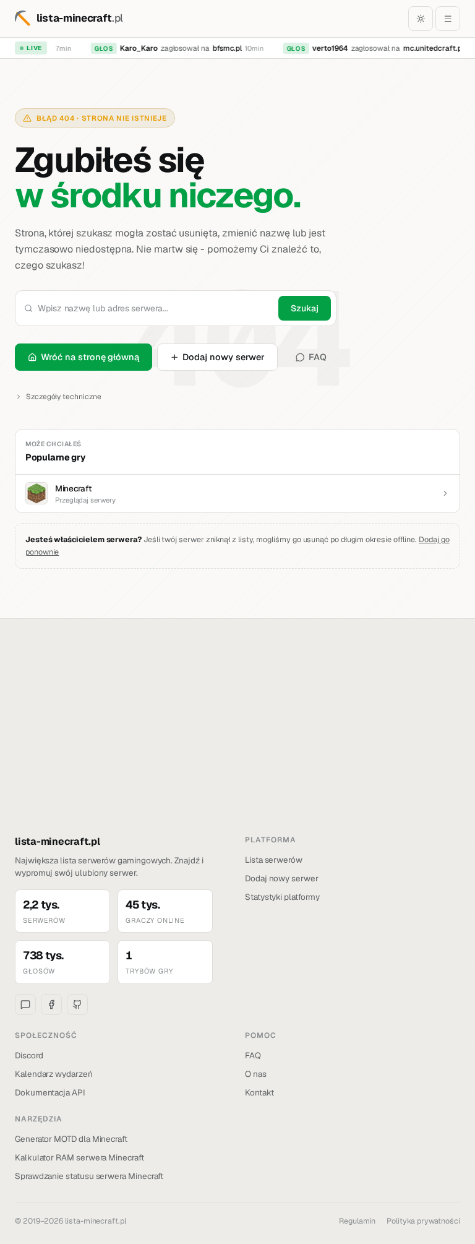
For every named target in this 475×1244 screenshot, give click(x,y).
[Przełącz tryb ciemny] (420, 18)
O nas (256, 1073)
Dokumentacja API (50, 1092)
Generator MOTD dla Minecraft (71, 1138)
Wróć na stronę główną (90, 357)
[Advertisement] (237, 741)
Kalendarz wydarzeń (54, 1073)
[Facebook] (51, 1004)
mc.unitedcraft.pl (429, 48)
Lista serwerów (273, 859)
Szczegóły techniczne (63, 397)
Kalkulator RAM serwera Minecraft (79, 1157)
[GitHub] (77, 1004)
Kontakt (259, 1092)
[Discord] (25, 1004)
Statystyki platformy (282, 896)
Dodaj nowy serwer (223, 357)
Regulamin (357, 1221)
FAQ (318, 357)
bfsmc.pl (223, 48)
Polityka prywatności (423, 1221)
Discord (29, 1055)
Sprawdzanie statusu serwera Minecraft (89, 1175)
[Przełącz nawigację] (447, 18)
